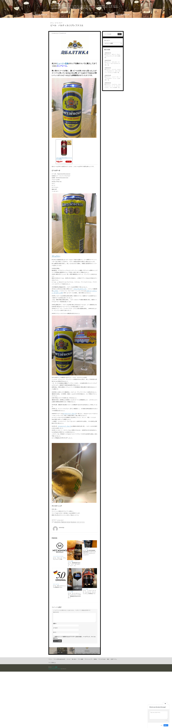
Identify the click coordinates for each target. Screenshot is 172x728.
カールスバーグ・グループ (69, 413)
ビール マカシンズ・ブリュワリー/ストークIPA (59, 558)
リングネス (55, 290)
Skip (161, 725)
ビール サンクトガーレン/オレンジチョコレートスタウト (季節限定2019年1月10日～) (74, 595)
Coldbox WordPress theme (54, 668)
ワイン (50, 12)
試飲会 (95, 12)
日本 (72, 561)
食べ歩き (75, 12)
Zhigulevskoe (64, 522)
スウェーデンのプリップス (80, 289)
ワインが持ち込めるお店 (59, 12)
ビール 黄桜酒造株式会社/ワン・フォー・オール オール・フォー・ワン (74, 564)
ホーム (52, 22)
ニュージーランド (56, 556)
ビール (68, 12)
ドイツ (54, 584)
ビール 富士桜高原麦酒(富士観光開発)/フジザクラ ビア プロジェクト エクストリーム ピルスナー (89, 552)
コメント (55, 612)
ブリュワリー (56, 256)
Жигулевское (73, 522)
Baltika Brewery (57, 522)
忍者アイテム (114, 12)
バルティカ (79, 522)
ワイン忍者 (54, 667)
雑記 (109, 12)
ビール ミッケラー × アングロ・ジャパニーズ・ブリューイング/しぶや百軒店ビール (89, 592)
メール (55, 628)
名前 (54, 623)
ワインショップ (88, 12)
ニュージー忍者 (62, 63)
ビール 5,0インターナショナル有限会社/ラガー (59, 586)
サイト (54, 632)
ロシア (60, 22)
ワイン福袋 (81, 12)
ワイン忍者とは (52, 16)
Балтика (68, 522)
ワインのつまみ (102, 12)
